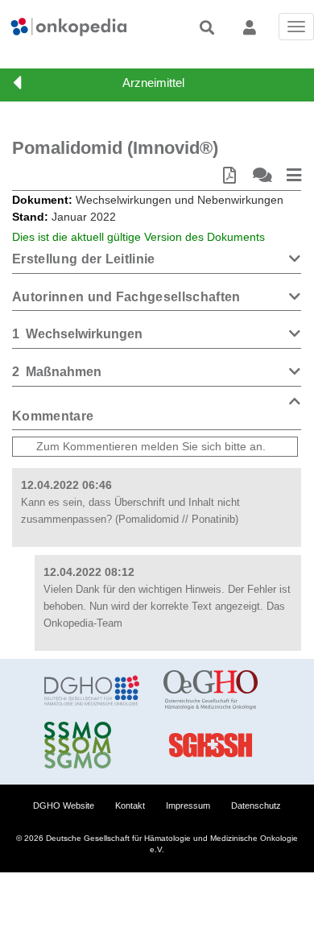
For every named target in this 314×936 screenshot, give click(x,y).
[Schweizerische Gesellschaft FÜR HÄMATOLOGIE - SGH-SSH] (210, 745)
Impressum (188, 805)
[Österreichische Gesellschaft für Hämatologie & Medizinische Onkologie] (210, 690)
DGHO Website (63, 805)
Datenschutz (256, 805)
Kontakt (130, 805)
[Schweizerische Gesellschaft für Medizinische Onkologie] (91, 745)
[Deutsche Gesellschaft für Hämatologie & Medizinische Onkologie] (91, 690)
